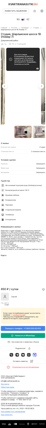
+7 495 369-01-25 (23, 400)
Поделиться (20, 348)
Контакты (5, 384)
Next (41, 86)
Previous (4, 86)
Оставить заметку (20, 361)
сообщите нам (19, 315)
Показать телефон (23, 328)
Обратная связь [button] (7, 387)
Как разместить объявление (13, 411)
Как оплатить (7, 415)
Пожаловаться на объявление (25, 367)
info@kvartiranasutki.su (10, 381)
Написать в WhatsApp (25, 335)
